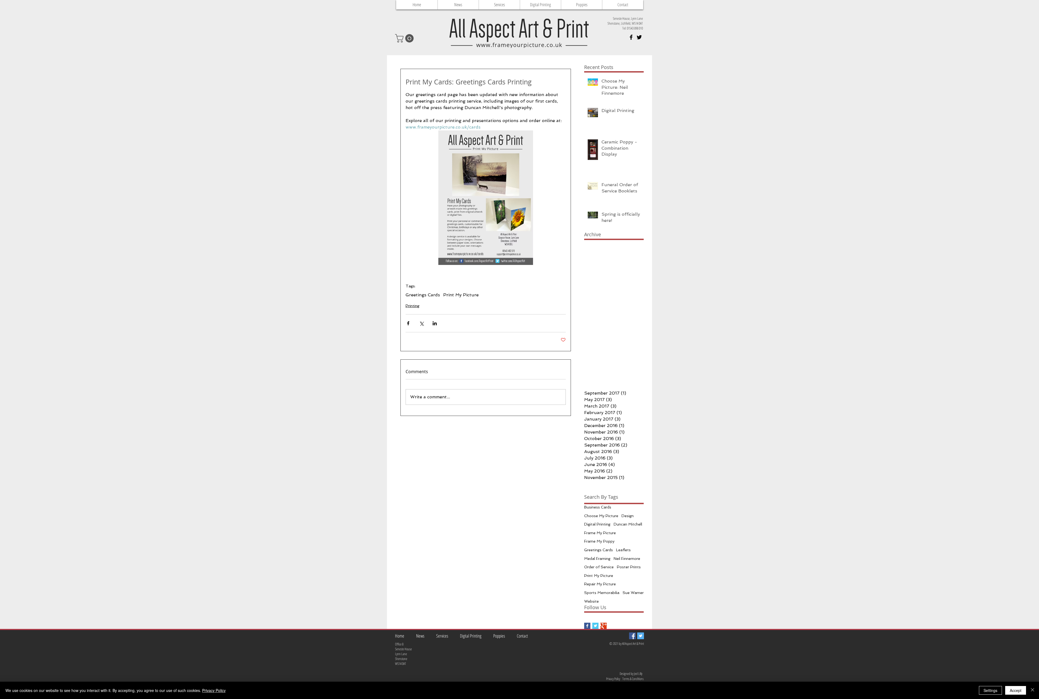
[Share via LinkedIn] (434, 323)
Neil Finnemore (627, 558)
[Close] (1032, 690)
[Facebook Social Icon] (632, 635)
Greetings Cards (423, 294)
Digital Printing (597, 524)
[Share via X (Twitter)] (421, 323)
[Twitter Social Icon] (640, 635)
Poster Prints (629, 567)
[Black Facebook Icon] (631, 37)
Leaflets (623, 550)
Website (591, 601)
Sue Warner (633, 592)
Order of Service (599, 567)
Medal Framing (597, 558)
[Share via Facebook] (408, 323)
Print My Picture (461, 294)
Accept (1015, 690)
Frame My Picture (600, 533)
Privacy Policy (214, 690)
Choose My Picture (601, 516)
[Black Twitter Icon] (639, 37)
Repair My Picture (600, 584)
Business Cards (597, 507)
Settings (990, 690)
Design (628, 516)
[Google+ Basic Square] (603, 626)
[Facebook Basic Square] (587, 626)
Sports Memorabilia (601, 592)
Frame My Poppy (599, 541)
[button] (405, 38)
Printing (412, 306)
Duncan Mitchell (628, 524)
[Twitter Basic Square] (595, 626)
